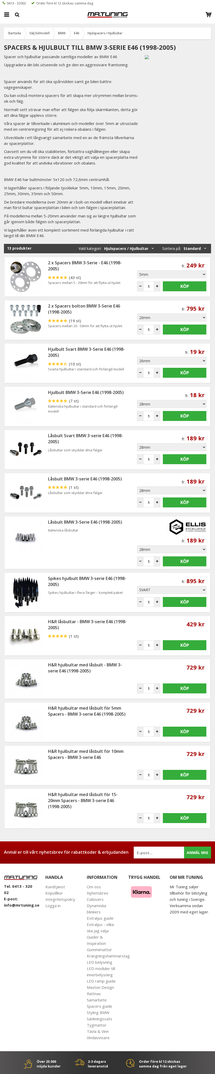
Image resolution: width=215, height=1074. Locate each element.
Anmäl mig (197, 852)
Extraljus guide (100, 918)
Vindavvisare (98, 1037)
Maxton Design (100, 987)
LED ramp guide (101, 981)
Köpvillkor (54, 893)
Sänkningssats (99, 1018)
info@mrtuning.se (21, 905)
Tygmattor (96, 1025)
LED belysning (99, 962)
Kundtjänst (55, 886)
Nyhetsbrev (97, 893)
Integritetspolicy (60, 899)
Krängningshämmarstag (108, 955)
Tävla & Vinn (98, 1031)
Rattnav (94, 993)
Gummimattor (99, 949)
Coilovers (95, 899)
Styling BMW (98, 1012)
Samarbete (97, 999)
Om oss (94, 886)
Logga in (53, 905)
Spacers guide (99, 1006)
